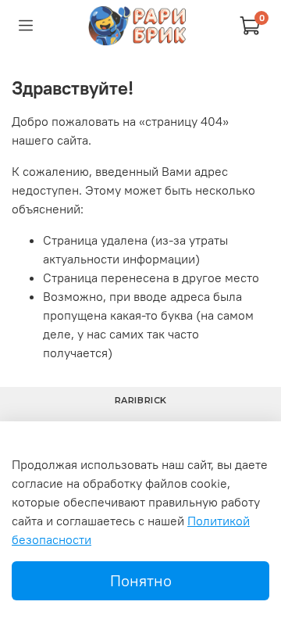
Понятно (141, 580)
